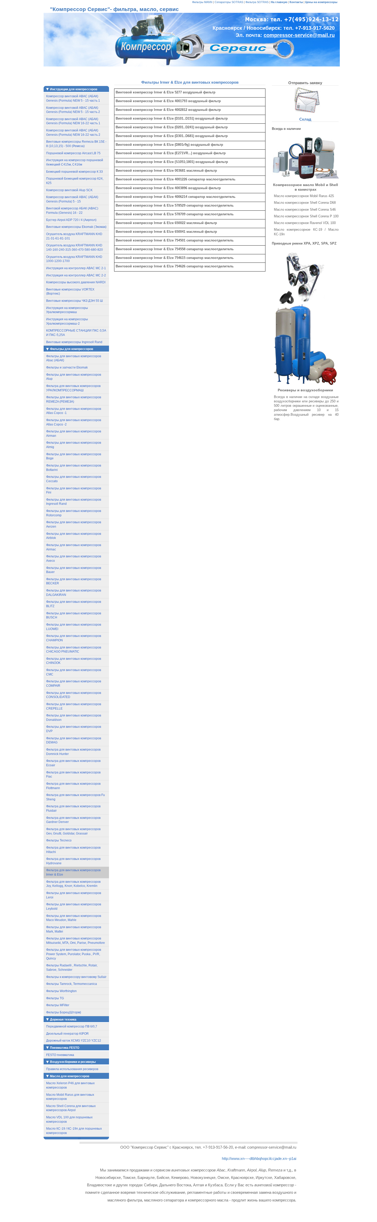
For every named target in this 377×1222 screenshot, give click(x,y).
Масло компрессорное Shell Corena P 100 (306, 216)
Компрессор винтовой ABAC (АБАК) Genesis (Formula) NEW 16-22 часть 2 (73, 133)
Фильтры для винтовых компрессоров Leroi (73, 895)
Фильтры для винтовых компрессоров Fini (73, 490)
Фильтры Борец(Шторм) (63, 1012)
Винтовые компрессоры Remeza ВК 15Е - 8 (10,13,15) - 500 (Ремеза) (76, 144)
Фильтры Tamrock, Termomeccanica (71, 984)
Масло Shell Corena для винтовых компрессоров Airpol (71, 1108)
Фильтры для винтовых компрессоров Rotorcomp (73, 513)
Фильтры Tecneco (59, 840)
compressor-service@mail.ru (299, 35)
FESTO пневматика (60, 1055)
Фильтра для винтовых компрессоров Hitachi (73, 850)
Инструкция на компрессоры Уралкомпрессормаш (67, 310)
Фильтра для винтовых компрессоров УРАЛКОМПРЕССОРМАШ (73, 388)
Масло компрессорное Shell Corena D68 (305, 203)
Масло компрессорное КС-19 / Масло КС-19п (306, 232)
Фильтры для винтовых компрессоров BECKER (73, 581)
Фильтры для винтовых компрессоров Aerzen (73, 524)
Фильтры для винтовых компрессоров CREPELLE (73, 706)
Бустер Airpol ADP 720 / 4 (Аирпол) (71, 220)
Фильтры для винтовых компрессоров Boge (73, 456)
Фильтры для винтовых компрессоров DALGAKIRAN (73, 593)
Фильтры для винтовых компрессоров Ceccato (73, 479)
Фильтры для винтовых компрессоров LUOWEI (73, 627)
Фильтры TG (55, 998)
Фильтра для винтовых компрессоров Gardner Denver (73, 820)
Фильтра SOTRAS (257, 2)
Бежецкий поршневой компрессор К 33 (74, 171)
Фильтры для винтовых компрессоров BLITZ (73, 604)
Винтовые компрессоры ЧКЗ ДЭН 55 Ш (74, 301)
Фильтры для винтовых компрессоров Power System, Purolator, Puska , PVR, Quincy (73, 954)
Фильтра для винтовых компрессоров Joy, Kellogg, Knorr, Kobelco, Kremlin (73, 884)
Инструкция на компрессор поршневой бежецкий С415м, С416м (74, 162)
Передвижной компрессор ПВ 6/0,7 (71, 1026)
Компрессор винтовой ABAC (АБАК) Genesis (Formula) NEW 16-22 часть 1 (73, 121)
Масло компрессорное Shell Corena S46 (305, 209)
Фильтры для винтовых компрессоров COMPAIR (73, 683)
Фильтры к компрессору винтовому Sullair (76, 977)
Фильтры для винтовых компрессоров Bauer (73, 570)
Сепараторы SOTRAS (229, 2)
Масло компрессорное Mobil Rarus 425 (304, 196)
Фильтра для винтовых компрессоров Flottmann (73, 786)
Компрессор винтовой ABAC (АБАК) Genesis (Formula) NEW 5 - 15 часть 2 (73, 110)
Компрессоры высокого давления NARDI (75, 282)
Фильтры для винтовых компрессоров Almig (73, 445)
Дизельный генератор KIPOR (67, 1033)
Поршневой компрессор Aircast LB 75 (73, 153)
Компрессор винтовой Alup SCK (69, 190)
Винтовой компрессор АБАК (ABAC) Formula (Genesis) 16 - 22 (72, 211)
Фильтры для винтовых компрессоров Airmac (73, 547)
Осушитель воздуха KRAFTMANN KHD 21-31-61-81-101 (74, 236)
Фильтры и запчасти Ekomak (67, 367)
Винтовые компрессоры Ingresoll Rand (74, 342)
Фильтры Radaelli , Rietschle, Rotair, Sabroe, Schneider (71, 968)
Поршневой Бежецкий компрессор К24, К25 (74, 181)
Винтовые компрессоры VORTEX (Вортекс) (70, 292)
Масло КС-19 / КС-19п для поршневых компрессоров (74, 1131)
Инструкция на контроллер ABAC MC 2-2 (76, 275)
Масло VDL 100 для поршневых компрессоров (69, 1119)
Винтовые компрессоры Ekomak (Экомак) (76, 227)
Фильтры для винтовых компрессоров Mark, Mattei (73, 929)
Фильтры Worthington (61, 991)
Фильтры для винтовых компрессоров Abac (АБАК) (73, 358)
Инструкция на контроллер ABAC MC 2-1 (76, 268)
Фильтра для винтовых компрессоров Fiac (73, 775)
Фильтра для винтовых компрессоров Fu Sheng (75, 797)
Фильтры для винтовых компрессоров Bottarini (73, 468)
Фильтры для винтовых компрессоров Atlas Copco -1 (73, 411)
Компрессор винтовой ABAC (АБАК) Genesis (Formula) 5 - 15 (72, 199)
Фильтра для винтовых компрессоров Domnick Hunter (73, 752)
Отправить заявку (305, 83)
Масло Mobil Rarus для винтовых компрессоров (70, 1097)
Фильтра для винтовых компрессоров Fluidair (73, 808)
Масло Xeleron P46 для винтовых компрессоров (70, 1085)
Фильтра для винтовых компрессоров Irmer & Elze (73, 872)
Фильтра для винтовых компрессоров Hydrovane (73, 861)
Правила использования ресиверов (72, 1069)
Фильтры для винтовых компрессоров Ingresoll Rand (73, 502)
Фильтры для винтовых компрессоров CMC (73, 672)
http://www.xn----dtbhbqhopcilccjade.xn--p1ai (259, 1158)
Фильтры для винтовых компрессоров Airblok (73, 536)
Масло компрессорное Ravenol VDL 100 (305, 223)
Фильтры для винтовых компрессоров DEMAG (73, 740)
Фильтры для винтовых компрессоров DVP (73, 729)
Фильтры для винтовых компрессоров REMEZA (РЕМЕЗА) (73, 399)
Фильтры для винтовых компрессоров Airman (73, 434)
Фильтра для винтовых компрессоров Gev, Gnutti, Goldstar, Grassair (73, 831)
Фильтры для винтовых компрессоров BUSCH (73, 615)
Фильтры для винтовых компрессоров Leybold (73, 906)
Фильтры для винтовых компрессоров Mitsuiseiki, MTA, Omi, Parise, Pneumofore (75, 941)
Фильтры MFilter (57, 1005)
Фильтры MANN (202, 2)
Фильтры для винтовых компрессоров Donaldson (73, 718)
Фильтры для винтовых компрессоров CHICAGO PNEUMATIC (73, 650)
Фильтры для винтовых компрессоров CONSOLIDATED (73, 695)
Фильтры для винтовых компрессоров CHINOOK (73, 661)
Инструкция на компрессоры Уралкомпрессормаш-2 (67, 321)
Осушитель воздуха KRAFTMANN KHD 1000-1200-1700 (74, 259)
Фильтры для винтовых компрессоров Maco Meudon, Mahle (73, 918)
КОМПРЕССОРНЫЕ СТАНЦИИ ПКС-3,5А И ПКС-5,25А (76, 333)
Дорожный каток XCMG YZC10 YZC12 (73, 1040)
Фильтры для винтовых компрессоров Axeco (73, 558)
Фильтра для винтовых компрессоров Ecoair (73, 763)
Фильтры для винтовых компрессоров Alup (73, 377)
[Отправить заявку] (305, 100)
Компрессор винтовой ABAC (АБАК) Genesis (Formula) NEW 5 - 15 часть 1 (73, 98)
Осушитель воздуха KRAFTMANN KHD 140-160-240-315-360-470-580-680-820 (74, 247)
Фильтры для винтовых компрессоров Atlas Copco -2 (73, 422)
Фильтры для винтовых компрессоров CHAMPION (73, 638)
